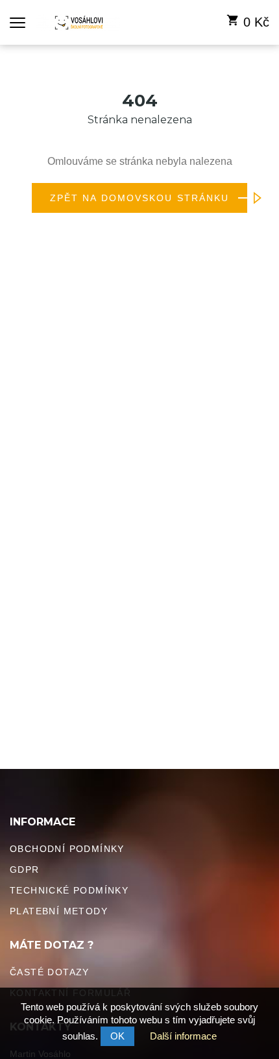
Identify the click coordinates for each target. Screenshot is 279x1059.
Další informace (183, 1035)
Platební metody (59, 911)
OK (117, 1035)
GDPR (25, 869)
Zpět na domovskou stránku (140, 198)
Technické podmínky (69, 890)
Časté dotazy (50, 972)
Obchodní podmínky (67, 849)
